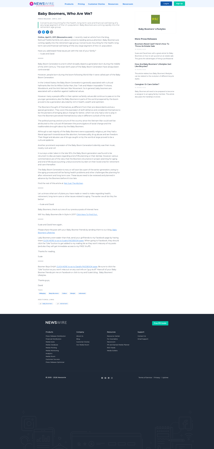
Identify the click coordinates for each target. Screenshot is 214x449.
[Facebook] (102, 378)
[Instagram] (112, 378)
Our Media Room (82, 345)
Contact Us (142, 336)
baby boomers (47, 303)
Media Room (50, 356)
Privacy (157, 378)
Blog (78, 339)
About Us (79, 336)
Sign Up (179, 4)
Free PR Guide (160, 323)
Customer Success (53, 359)
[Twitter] (105, 378)
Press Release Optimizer (55, 362)
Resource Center (113, 336)
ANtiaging (42, 293)
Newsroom (111, 342)
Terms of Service (145, 378)
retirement (82, 293)
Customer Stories (83, 342)
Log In (166, 4)
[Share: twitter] (43, 32)
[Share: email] (51, 32)
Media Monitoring (52, 350)
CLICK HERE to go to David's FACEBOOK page (77, 267)
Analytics (49, 353)
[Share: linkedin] (47, 32)
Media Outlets (112, 350)
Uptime (165, 378)
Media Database (52, 345)
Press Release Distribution (56, 336)
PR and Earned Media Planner (118, 345)
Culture (64, 293)
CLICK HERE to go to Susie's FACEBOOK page (63, 241)
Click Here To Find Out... (87, 214)
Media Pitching (51, 348)
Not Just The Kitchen (73, 183)
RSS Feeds (111, 348)
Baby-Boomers (54, 293)
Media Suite (50, 342)
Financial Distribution (53, 339)
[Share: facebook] (39, 32)
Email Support (143, 339)
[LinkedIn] (108, 378)
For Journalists (112, 339)
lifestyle (72, 293)
